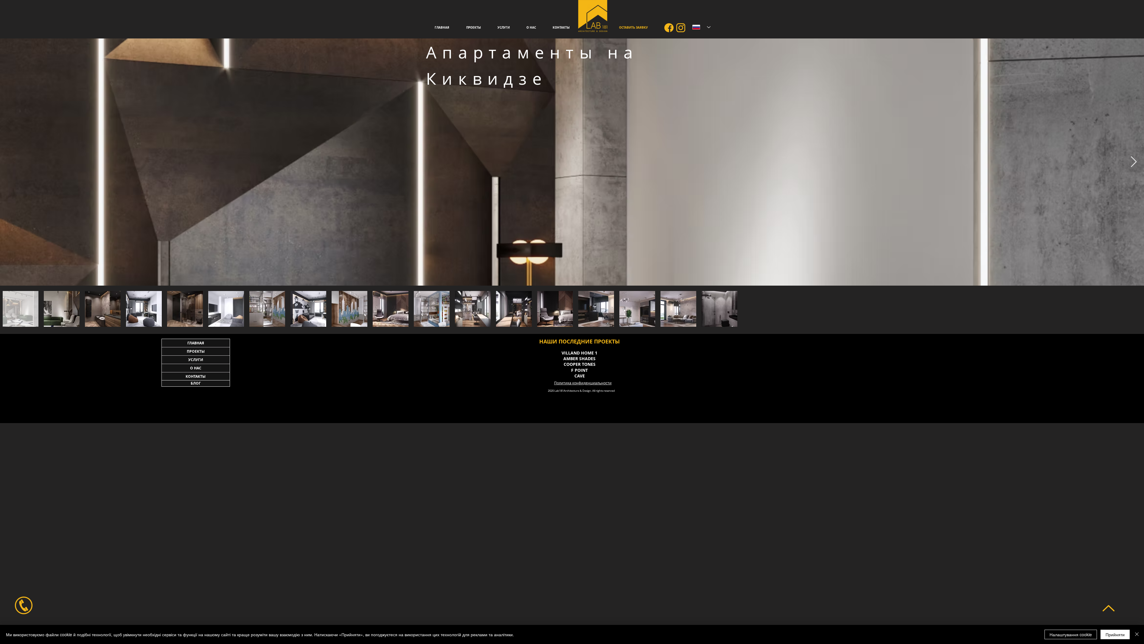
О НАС (195, 368)
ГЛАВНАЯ (195, 343)
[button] (503, 27)
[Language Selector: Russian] (701, 27)
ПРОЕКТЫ (196, 351)
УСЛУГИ (195, 359)
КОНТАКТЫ (196, 376)
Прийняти (1115, 634)
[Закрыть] (1136, 634)
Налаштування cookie (1071, 634)
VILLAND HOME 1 (579, 353)
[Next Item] (1133, 162)
